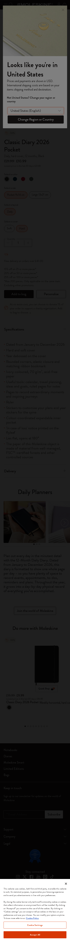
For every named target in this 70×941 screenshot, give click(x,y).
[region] (35, 910)
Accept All (35, 934)
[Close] (66, 883)
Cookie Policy (32, 918)
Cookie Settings (35, 925)
